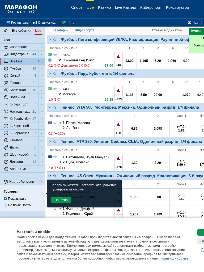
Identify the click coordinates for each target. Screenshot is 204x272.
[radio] (5, 198)
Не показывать (19, 205)
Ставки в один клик (167, 30)
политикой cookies (174, 258)
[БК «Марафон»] (21, 9)
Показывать (17, 199)
